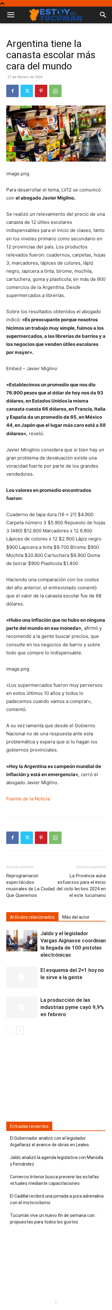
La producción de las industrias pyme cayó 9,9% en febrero (72, 1007)
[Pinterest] (41, 91)
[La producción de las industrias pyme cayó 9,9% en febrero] (21, 1007)
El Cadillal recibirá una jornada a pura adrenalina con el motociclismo (57, 1199)
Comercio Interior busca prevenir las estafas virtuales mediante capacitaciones (54, 1180)
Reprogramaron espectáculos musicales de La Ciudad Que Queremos (30, 885)
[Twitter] (27, 91)
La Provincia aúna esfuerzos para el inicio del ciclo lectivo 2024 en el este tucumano (81, 885)
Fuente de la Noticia (28, 799)
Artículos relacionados (32, 917)
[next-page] (20, 1030)
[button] (103, 15)
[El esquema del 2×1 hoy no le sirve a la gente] (21, 977)
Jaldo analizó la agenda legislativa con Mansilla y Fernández (56, 1160)
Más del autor (76, 917)
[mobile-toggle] (11, 15)
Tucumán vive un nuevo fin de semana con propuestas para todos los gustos (52, 1218)
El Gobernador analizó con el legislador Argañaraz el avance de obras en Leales (49, 1141)
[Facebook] (12, 91)
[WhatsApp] (55, 91)
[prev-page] (10, 1030)
